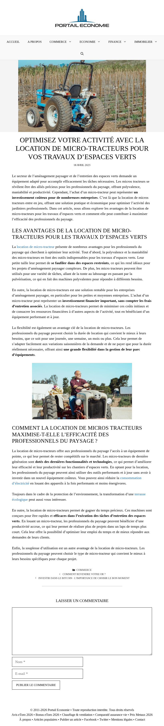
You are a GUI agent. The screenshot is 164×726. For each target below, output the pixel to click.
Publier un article (70, 719)
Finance (114, 41)
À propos (25, 719)
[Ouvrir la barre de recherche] (82, 54)
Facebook (90, 719)
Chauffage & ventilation (77, 714)
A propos (35, 41)
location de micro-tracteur (35, 247)
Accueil (13, 41)
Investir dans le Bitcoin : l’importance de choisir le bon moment (84, 578)
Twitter (103, 719)
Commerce (58, 41)
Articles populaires (45, 719)
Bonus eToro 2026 (47, 714)
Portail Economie (59, 710)
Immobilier (143, 41)
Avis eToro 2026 (22, 714)
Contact (140, 719)
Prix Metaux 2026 (141, 714)
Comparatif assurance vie (111, 714)
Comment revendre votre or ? (84, 574)
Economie (87, 41)
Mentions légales (121, 719)
